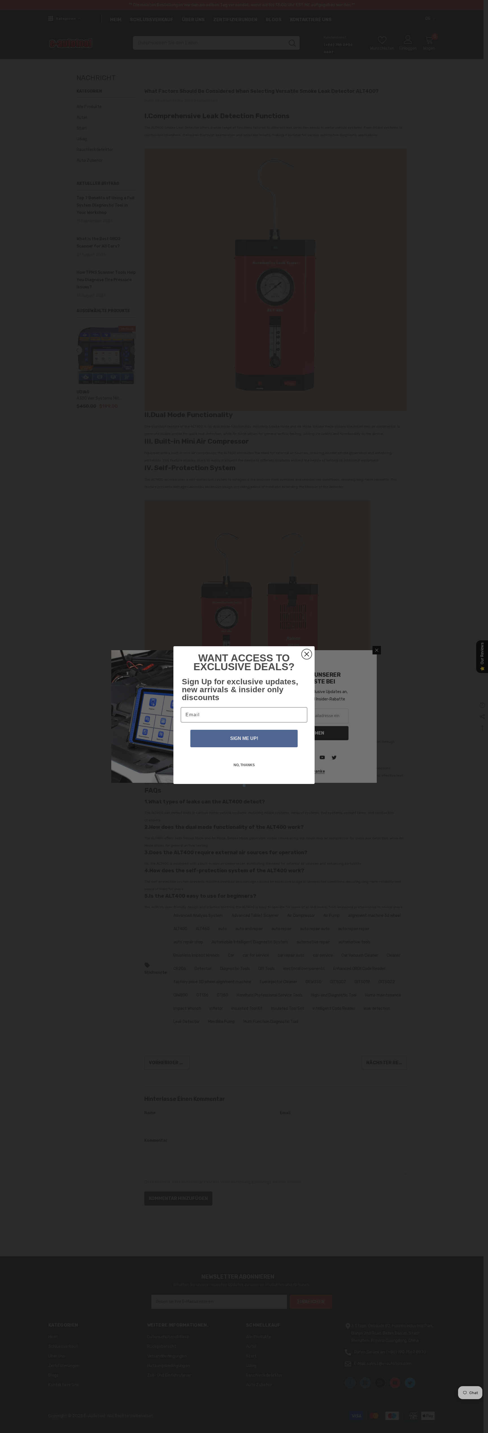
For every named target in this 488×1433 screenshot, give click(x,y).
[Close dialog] (307, 654)
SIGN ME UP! (244, 738)
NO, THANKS (244, 765)
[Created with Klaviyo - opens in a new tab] (244, 785)
